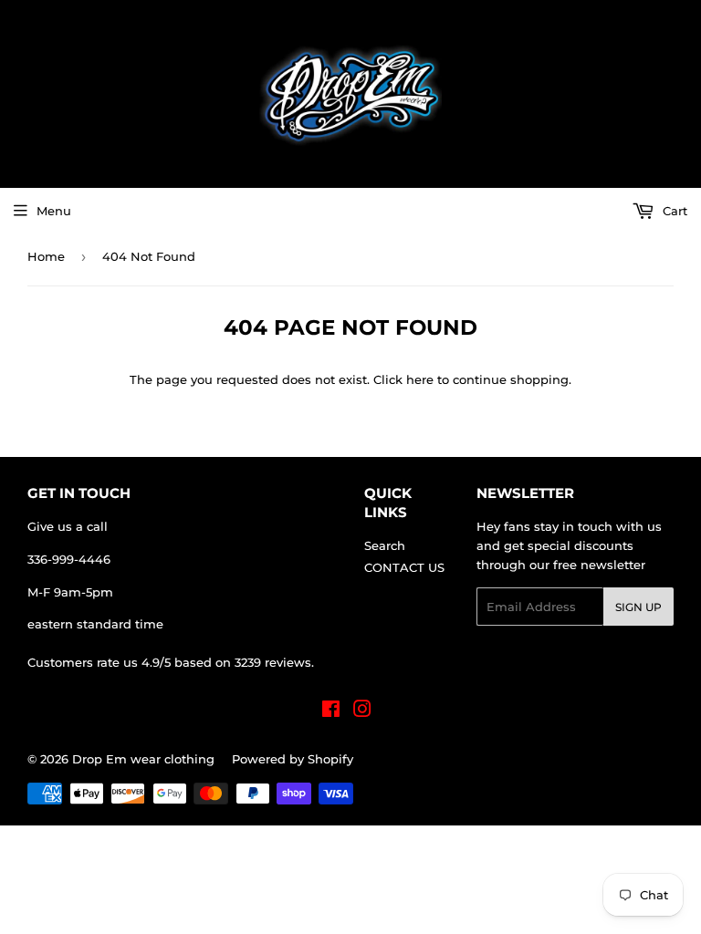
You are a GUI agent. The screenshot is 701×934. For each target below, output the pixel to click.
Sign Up (638, 607)
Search (384, 545)
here (420, 379)
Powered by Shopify (292, 759)
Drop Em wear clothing (143, 759)
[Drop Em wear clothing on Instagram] (362, 711)
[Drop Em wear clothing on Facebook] (330, 711)
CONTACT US (404, 567)
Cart (673, 210)
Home (46, 256)
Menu (54, 210)
